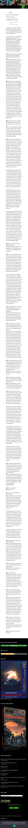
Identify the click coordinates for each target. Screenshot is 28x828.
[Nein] (26, 824)
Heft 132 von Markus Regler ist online (9, 762)
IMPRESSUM (3, 818)
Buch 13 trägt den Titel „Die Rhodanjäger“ (9, 770)
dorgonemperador (13, 24)
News (10, 12)
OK (14, 826)
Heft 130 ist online (4, 773)
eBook (2, 698)
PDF (5, 698)
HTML (7, 698)
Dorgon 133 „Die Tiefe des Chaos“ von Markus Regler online (13, 759)
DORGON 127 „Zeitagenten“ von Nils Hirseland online (12, 786)
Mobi (11, 698)
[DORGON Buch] (14, 728)
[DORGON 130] (14, 679)
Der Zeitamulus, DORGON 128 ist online (9, 782)
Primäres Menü (26, 7)
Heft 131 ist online (4, 766)
